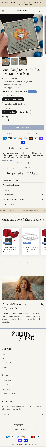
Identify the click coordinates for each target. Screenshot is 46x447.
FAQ (3, 359)
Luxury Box (24, 112)
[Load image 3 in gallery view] (23, 61)
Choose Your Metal (8, 96)
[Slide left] (18, 262)
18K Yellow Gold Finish (13, 104)
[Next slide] (28, 163)
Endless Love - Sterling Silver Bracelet (30, 248)
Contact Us (5, 367)
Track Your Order (8, 363)
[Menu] (2, 10)
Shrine (34, 444)
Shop (3, 354)
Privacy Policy (6, 381)
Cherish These (19, 444)
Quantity (5, 117)
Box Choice (6, 108)
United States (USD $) (22, 429)
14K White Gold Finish (13, 99)
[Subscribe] (42, 414)
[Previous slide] (17, 163)
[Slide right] (27, 262)
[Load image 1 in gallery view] (6, 61)
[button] (38, 10)
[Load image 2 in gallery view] (14, 61)
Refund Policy (6, 385)
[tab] (21, 163)
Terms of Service (7, 389)
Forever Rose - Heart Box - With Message (10, 248)
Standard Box (9, 112)
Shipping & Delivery (9, 394)
